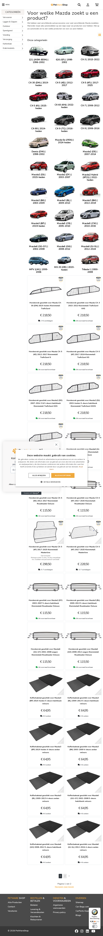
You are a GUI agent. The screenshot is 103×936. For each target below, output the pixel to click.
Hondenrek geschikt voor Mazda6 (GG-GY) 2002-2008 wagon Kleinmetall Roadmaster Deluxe (45, 652)
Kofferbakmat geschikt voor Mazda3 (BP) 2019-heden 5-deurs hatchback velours (46, 701)
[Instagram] (82, 931)
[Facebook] (77, 931)
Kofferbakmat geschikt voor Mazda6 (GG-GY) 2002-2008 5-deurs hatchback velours (83, 798)
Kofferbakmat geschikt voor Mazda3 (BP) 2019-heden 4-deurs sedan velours (45, 749)
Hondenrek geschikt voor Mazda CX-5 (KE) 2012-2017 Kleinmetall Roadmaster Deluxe (45, 501)
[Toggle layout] (99, 35)
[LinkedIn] (88, 931)
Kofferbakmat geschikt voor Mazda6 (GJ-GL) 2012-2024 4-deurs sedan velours (83, 847)
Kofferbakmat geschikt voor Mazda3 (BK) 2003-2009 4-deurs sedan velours (83, 749)
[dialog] (51, 468)
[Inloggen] (88, 4)
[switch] (94, 926)
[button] (51, 481)
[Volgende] (69, 876)
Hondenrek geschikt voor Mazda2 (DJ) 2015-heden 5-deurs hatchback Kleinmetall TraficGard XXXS (83, 403)
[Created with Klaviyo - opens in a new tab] (31, 493)
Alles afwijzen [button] (39, 475)
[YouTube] (93, 931)
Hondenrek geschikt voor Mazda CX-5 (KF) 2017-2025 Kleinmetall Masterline (45, 549)
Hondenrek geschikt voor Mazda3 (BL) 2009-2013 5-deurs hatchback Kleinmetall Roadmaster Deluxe (83, 603)
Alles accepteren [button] (63, 475)
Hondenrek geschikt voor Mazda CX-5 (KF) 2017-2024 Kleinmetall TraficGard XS (83, 354)
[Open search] (79, 4)
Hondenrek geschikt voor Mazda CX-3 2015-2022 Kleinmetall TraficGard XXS (83, 305)
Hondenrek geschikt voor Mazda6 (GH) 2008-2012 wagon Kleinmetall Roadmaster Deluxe (83, 652)
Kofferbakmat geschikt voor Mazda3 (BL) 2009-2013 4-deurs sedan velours (45, 798)
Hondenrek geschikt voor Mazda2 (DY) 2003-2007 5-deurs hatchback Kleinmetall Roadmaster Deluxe (45, 603)
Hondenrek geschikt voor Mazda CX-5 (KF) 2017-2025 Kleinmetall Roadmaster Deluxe (83, 501)
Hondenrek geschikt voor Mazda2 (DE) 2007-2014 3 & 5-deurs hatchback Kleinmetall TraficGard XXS (45, 403)
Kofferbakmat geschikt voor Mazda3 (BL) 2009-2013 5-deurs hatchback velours (83, 701)
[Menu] (98, 909)
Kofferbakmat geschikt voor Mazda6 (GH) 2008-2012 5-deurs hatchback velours (45, 847)
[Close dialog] (56, 444)
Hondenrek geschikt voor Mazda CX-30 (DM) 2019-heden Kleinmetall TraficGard (46, 305)
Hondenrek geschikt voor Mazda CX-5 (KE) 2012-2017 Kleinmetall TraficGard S (45, 354)
